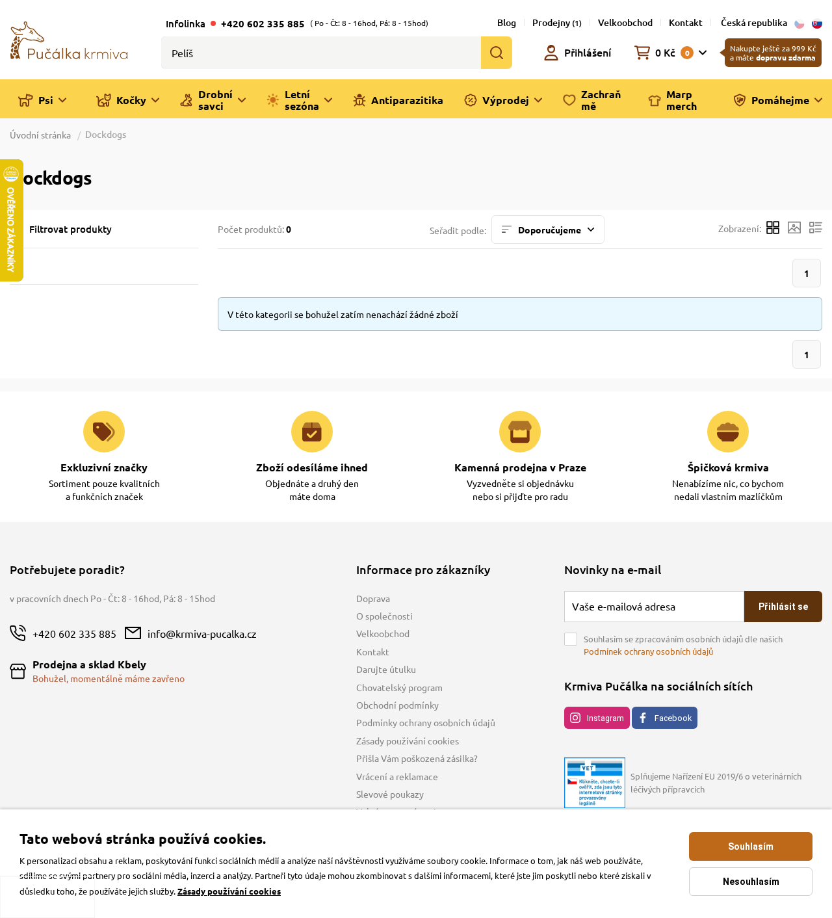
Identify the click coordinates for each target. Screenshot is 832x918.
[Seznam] (815, 229)
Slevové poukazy (390, 794)
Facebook (673, 718)
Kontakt (686, 22)
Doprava (373, 598)
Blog (506, 22)
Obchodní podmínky (397, 705)
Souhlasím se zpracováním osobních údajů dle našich (683, 645)
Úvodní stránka (41, 134)
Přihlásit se (783, 606)
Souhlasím (751, 846)
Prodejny (557, 22)
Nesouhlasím (751, 881)
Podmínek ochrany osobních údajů (648, 651)
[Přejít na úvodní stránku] (68, 39)
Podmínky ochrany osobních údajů (425, 722)
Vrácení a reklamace (397, 776)
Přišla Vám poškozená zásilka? (417, 758)
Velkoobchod (625, 22)
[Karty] (772, 229)
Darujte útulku (386, 669)
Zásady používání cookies (407, 740)
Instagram (605, 718)
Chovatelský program (399, 687)
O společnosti (384, 616)
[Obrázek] (794, 229)
